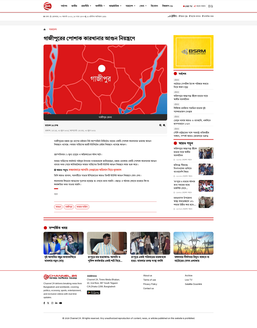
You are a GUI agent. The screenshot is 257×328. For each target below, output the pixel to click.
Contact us (148, 288)
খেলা (142, 6)
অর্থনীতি (99, 6)
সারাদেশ (129, 6)
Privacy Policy (150, 284)
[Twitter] (48, 303)
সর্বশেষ (64, 6)
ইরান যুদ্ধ (184, 16)
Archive (188, 275)
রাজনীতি (85, 6)
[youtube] (60, 303)
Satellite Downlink (193, 284)
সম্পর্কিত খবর (57, 228)
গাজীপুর (68, 207)
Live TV (188, 279)
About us (147, 275)
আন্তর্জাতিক (114, 6)
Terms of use (149, 279)
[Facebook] (44, 303)
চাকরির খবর (208, 16)
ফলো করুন (200, 6)
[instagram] (52, 303)
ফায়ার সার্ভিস (82, 207)
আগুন (58, 207)
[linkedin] (56, 303)
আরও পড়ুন (185, 143)
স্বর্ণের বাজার (196, 16)
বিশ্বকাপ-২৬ (167, 6)
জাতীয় (74, 6)
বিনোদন (154, 6)
